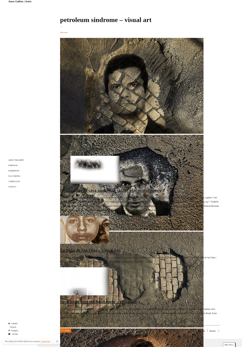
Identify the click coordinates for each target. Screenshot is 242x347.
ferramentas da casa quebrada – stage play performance (110, 190)
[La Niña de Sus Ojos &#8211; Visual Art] (84, 243)
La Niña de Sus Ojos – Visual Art (90, 250)
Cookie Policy (45, 341)
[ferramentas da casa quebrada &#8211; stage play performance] (94, 183)
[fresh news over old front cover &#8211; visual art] (84, 294)
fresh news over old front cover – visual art (98, 301)
